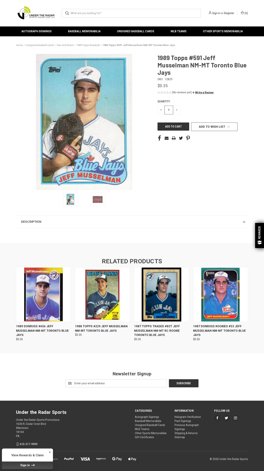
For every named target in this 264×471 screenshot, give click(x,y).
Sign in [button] (25, 465)
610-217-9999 (28, 444)
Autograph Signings (36, 31)
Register (229, 13)
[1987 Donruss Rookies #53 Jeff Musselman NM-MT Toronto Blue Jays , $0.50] (220, 294)
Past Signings (183, 421)
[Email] (167, 138)
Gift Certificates (144, 437)
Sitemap (180, 437)
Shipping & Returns (186, 433)
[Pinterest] (188, 138)
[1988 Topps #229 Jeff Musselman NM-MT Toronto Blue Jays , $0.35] (102, 294)
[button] (203, 92)
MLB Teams (179, 31)
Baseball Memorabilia (84, 31)
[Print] (174, 138)
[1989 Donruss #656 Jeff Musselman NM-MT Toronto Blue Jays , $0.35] (43, 294)
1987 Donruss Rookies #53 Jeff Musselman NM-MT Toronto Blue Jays (219, 331)
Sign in (216, 13)
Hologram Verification (188, 416)
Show (259, 235)
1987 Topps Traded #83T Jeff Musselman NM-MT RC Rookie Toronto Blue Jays (157, 331)
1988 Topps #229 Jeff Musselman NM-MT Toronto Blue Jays (101, 328)
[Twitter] (181, 138)
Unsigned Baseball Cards (135, 31)
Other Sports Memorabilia (223, 31)
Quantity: (164, 101)
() (246, 13)
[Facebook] (159, 138)
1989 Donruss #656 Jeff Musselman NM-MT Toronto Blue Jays (42, 331)
